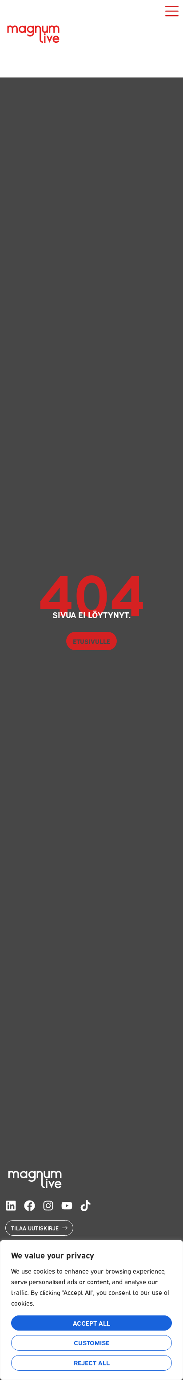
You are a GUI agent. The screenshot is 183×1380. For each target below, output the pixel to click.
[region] (91, 1310)
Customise (91, 1342)
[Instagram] (48, 1205)
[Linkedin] (10, 1205)
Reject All (92, 1362)
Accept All (91, 1323)
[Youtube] (66, 1205)
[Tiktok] (85, 1205)
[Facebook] (29, 1205)
